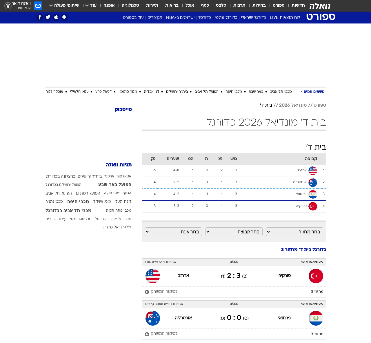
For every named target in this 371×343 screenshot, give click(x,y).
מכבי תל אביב (281, 92)
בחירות (259, 5)
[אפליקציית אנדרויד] (64, 17)
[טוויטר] (48, 17)
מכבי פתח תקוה (118, 211)
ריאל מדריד (112, 227)
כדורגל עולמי (226, 18)
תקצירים (155, 18)
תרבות (239, 5)
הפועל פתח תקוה (117, 193)
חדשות (298, 5)
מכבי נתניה (54, 202)
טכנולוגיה (130, 5)
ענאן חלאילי (79, 92)
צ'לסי (127, 227)
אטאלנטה (124, 176)
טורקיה (285, 276)
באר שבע (256, 92)
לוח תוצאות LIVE (285, 18)
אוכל (190, 5)
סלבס (221, 5)
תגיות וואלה (119, 165)
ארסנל (109, 176)
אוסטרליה (183, 318)
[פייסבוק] (39, 17)
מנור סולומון (128, 92)
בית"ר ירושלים (177, 92)
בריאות (172, 5)
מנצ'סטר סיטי (81, 219)
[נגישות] (8, 6)
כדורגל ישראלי (253, 18)
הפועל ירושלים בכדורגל (63, 185)
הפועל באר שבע (114, 185)
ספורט (279, 5)
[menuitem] (295, 6)
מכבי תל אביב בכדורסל (113, 219)
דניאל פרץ (103, 92)
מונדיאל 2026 (293, 105)
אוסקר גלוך (54, 92)
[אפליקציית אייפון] (56, 17)
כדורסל (204, 18)
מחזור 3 (317, 292)
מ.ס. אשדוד (102, 202)
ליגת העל (123, 202)
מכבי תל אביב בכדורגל (69, 211)
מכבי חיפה (233, 92)
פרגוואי (284, 318)
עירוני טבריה (56, 219)
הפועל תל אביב (207, 92)
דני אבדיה (151, 92)
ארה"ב (183, 276)
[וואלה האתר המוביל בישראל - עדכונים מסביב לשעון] (320, 6)
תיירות (152, 5)
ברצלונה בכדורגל (60, 177)
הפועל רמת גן (88, 193)
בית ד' (266, 105)
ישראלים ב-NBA (180, 18)
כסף (205, 5)
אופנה (109, 5)
